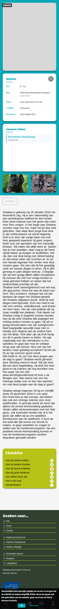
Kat (7, 521)
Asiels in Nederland (15, 542)
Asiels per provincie (15, 537)
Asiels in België (13, 547)
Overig (9, 530)
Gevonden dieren (14, 554)
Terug (11, 201)
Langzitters (11, 563)
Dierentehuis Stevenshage (22, 137)
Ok (22, 605)
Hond (9, 526)
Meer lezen (34, 605)
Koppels (10, 558)
